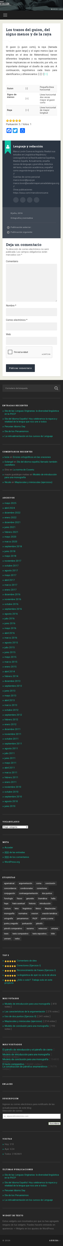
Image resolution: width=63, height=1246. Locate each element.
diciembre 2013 (12, 681)
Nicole (8, 482)
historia (32, 904)
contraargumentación (28, 893)
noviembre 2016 (13, 599)
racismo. (30, 928)
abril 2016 (10, 633)
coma (38, 883)
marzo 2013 (11, 705)
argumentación (25, 883)
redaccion (42, 928)
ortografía (8, 918)
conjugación (9, 893)
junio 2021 (10, 527)
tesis (6, 934)
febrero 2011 (11, 777)
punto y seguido (11, 923)
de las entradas (15, 852)
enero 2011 (11, 782)
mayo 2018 (10, 556)
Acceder (9, 847)
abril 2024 (10, 508)
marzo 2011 (11, 772)
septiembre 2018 (13, 546)
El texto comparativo (13, 1064)
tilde (53, 934)
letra (17, 909)
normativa (23, 914)
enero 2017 (11, 589)
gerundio (30, 899)
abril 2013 (10, 700)
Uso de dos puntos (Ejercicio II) (20, 1016)
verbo (17, 939)
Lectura (7, 909)
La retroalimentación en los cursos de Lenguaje (29, 436)
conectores (42, 888)
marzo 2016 (11, 637)
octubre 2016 (12, 604)
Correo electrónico (16, 320)
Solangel (9, 461)
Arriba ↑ (55, 1240)
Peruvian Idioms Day (15, 426)
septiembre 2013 (13, 686)
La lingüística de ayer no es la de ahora (36, 975)
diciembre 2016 (12, 594)
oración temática (49, 914)
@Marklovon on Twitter (36, 200)
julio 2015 (10, 647)
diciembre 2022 (12, 512)
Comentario (12, 261)
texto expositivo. (40, 934)
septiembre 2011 (13, 743)
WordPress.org (12, 862)
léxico (38, 909)
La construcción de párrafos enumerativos (24, 1066)
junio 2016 (10, 623)
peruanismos (22, 918)
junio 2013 (10, 690)
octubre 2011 (12, 738)
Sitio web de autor (23, 200)
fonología (8, 899)
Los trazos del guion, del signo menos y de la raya (28, 32)
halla (53, 899)
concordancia (10, 888)
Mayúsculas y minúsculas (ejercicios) (33, 482)
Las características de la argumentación (25, 1011)
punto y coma (47, 918)
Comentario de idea (27, 960)
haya (6, 904)
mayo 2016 (10, 628)
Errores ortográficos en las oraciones (32, 457)
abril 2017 (10, 580)
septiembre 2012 (13, 714)
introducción (45, 904)
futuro (19, 899)
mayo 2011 (10, 763)
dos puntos (47, 893)
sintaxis (54, 928)
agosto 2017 (11, 570)
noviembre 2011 (13, 734)
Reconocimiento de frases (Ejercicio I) (36, 970)
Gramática (42, 899)
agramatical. (9, 883)
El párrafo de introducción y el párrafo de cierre (27, 1049)
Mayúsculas (50, 909)
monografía (9, 914)
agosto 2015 (11, 642)
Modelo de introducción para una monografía (27, 1003)
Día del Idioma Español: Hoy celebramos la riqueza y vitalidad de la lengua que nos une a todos (31, 420)
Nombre (11, 305)
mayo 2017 (10, 575)
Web (8, 334)
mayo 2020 (10, 536)
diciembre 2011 (12, 729)
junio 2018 (10, 551)
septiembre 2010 (13, 796)
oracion (34, 914)
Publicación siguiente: (22, 232)
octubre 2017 (12, 565)
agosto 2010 (11, 801)
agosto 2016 (11, 613)
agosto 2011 (11, 748)
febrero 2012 (11, 719)
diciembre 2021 (12, 522)
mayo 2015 (10, 657)
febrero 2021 (11, 532)
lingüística (27, 909)
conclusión (50, 883)
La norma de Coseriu (23, 469)
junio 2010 (10, 806)
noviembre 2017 (13, 560)
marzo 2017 (11, 585)
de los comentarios (17, 857)
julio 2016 (10, 618)
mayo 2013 (10, 695)
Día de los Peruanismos (17, 431)
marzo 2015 (11, 661)
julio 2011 (10, 753)
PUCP (35, 918)
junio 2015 (10, 652)
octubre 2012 (12, 710)
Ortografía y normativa (22, 218)
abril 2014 (10, 671)
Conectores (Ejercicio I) (29, 965)
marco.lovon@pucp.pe (29, 200)
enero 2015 (11, 666)
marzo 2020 (11, 541)
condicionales (26, 888)
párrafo (39, 923)
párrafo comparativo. (13, 928)
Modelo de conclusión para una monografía (27, 1026)
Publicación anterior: (21, 227)
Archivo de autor (16, 200)
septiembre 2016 (13, 609)
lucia (7, 457)
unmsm (7, 939)
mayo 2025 (10, 503)
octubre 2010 (12, 791)
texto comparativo (20, 934)
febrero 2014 (11, 676)
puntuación (27, 923)
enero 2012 (11, 724)
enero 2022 (11, 517)
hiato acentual (18, 904)
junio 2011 (10, 758)
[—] (45, 74)
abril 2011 (10, 767)
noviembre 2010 (13, 787)
